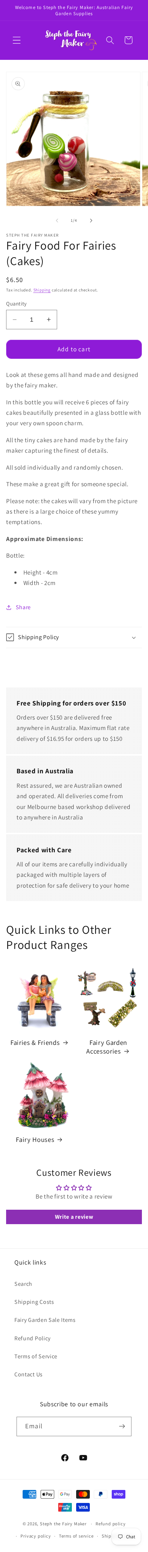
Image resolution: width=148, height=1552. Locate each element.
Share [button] (23, 607)
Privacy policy (35, 1536)
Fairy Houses (35, 1139)
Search (23, 1284)
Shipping (42, 290)
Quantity (16, 303)
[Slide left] (57, 221)
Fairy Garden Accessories (106, 1046)
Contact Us (28, 1374)
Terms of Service (35, 1356)
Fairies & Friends (35, 1042)
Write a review (74, 1217)
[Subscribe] (122, 1426)
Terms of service (76, 1536)
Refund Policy (32, 1338)
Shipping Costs (34, 1302)
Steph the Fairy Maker (63, 1524)
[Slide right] (91, 221)
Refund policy (110, 1524)
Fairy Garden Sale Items (45, 1320)
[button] (17, 40)
